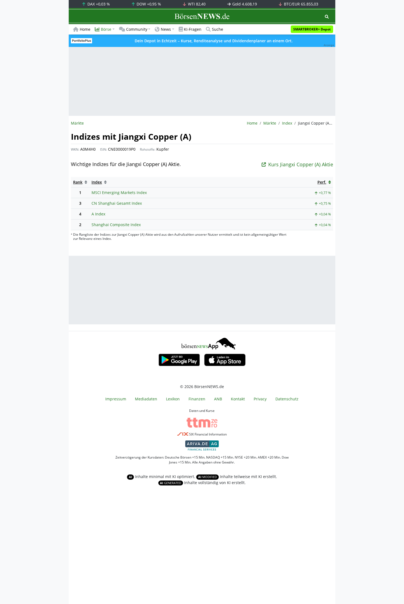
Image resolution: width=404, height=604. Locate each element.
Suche (217, 29)
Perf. (321, 182)
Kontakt (238, 398)
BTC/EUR (300, 4)
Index (287, 123)
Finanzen (197, 398)
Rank (77, 182)
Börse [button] (106, 29)
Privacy (260, 398)
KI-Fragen (192, 29)
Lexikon (173, 398)
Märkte (269, 123)
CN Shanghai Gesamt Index (117, 203)
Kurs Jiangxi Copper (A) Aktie (300, 164)
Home (85, 29)
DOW (148, 4)
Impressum (115, 398)
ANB (218, 398)
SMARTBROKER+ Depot (312, 29)
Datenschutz (286, 398)
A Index (98, 214)
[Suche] (326, 17)
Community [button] (136, 29)
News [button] (166, 29)
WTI (196, 4)
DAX (98, 4)
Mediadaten (146, 398)
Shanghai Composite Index (116, 224)
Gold (244, 4)
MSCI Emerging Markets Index (119, 192)
